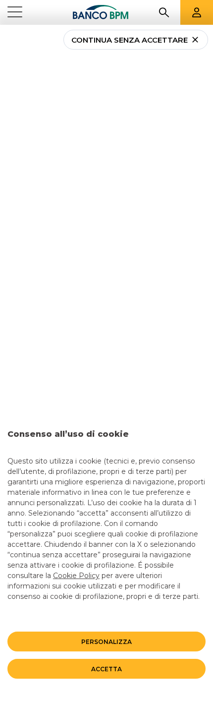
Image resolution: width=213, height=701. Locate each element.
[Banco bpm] (100, 12)
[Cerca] (164, 12)
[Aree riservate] (196, 12)
